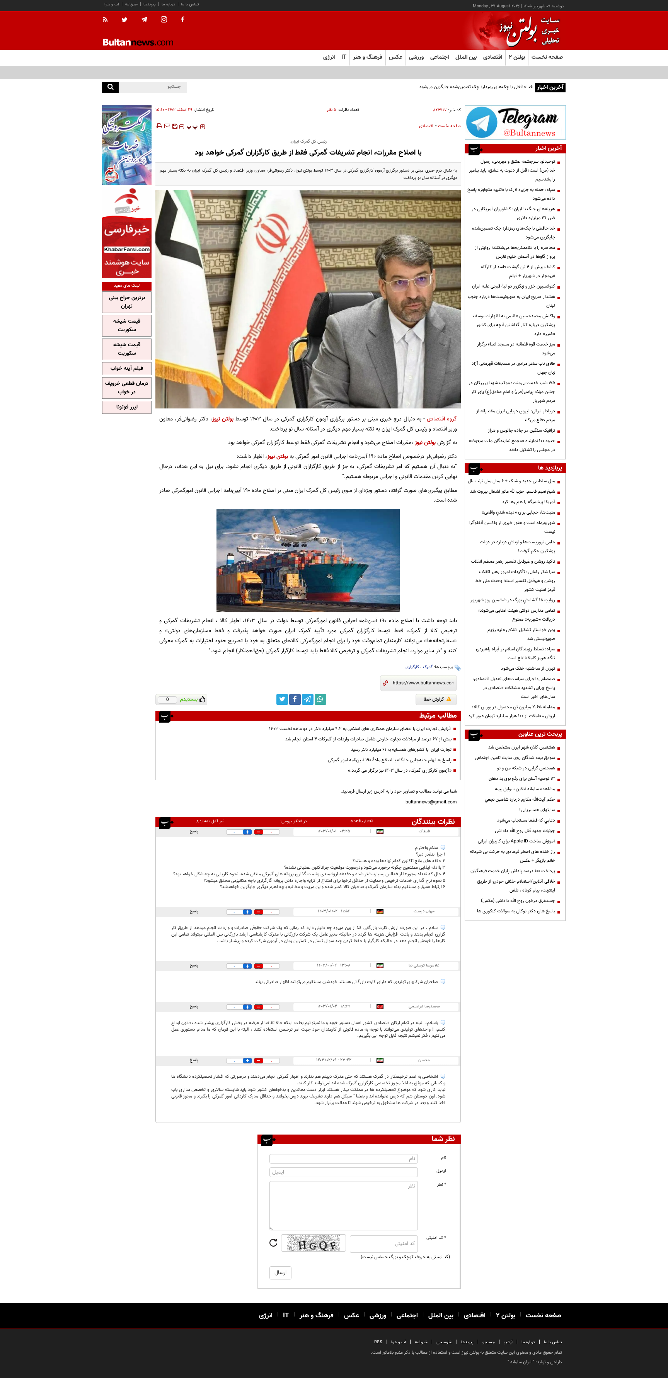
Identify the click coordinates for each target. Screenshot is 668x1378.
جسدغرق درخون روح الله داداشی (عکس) (518, 900)
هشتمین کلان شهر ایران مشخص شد (521, 747)
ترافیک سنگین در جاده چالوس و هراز (521, 430)
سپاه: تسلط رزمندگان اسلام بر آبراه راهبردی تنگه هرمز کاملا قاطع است (515, 654)
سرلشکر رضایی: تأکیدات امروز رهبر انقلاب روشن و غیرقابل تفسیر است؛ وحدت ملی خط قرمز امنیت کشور (515, 580)
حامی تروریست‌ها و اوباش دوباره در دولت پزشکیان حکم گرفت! (517, 547)
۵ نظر (331, 110)
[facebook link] (295, 699)
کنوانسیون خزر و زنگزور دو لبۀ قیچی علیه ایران (513, 286)
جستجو (488, 1342)
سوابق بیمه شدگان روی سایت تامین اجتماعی (515, 757)
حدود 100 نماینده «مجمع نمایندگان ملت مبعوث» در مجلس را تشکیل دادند (512, 445)
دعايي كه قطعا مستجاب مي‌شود (526, 820)
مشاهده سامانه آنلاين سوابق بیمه (525, 789)
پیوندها (149, 4)
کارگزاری (412, 667)
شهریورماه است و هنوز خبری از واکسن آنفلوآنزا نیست (512, 527)
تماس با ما (190, 4)
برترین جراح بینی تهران (127, 302)
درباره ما (168, 4)
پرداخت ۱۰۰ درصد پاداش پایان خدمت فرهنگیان (512, 871)
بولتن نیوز (222, 419)
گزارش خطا (434, 699)
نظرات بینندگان (433, 822)
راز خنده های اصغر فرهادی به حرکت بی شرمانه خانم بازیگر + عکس (512, 856)
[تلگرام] (515, 122)
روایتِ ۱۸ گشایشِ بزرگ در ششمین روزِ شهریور (512, 600)
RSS (378, 1342)
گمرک (428, 667)
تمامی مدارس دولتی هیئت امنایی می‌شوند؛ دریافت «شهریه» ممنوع (516, 615)
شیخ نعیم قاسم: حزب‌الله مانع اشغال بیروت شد (512, 491)
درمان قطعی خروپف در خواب (126, 387)
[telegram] (144, 20)
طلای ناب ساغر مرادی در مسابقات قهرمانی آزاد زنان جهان (513, 368)
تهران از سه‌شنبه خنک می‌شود (528, 668)
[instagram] (164, 20)
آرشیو (508, 1342)
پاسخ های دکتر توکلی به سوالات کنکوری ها (516, 911)
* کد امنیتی (436, 1238)
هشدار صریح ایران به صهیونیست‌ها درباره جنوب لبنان (511, 301)
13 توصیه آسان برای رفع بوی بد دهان (522, 778)
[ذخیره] (174, 126)
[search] (110, 87)
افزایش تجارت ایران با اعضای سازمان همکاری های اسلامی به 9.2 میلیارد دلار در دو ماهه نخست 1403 (360, 728)
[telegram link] (308, 699)
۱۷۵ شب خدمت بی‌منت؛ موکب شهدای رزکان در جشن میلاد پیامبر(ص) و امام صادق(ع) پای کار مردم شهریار (512, 391)
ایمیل (441, 1171)
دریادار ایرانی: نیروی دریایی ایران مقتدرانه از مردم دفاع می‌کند (515, 416)
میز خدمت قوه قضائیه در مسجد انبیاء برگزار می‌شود (516, 349)
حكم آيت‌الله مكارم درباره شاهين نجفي (520, 799)
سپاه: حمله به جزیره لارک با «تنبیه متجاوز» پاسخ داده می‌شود (511, 194)
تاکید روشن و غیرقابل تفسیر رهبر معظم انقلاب (513, 561)
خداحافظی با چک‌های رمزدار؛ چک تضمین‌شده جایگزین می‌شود (476, 86)
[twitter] (124, 20)
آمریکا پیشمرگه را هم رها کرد (528, 501)
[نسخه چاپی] (158, 126)
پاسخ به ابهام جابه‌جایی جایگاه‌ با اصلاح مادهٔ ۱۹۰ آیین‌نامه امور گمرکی (390, 760)
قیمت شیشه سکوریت (126, 325)
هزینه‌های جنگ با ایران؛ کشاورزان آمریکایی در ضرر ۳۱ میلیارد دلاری (513, 213)
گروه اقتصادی (442, 419)
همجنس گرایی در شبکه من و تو (526, 768)
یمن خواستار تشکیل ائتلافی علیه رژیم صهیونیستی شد (521, 634)
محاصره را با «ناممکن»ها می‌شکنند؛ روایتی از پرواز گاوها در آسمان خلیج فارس (515, 252)
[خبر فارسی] (127, 232)
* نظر (441, 1184)
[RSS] (107, 20)
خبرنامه (131, 4)
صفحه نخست (547, 57)
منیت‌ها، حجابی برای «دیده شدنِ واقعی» (518, 512)
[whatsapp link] (320, 699)
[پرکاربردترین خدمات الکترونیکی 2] (127, 145)
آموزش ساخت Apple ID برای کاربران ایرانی (516, 841)
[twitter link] (282, 699)
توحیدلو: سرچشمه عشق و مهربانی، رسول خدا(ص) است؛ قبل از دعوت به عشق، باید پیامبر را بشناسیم (512, 170)
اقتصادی (426, 126)
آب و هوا (111, 4)
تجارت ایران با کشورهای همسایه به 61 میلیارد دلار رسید (401, 749)
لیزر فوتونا (127, 407)
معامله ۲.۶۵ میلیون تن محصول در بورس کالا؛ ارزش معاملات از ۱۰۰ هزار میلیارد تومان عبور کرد (512, 712)
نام (443, 1157)
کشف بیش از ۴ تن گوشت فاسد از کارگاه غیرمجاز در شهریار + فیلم (518, 271)
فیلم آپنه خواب (127, 368)
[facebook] (182, 20)
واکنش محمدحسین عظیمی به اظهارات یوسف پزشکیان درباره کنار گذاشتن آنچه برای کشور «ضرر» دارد (514, 325)
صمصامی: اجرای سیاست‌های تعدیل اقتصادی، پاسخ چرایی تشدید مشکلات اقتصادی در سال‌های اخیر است (513, 687)
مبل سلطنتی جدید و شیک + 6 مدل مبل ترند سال (511, 481)
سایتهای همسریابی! (537, 809)
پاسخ (194, 831)
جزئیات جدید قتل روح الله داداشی (525, 830)
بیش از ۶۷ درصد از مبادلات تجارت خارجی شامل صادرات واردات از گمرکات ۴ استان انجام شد (368, 739)
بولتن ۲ (517, 57)
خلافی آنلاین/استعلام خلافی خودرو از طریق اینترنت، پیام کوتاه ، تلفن (516, 886)
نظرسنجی (444, 1342)
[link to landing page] (527, 31)
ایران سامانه (521, 1362)
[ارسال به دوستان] (167, 126)
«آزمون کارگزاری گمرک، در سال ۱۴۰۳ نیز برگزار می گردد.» (400, 770)
